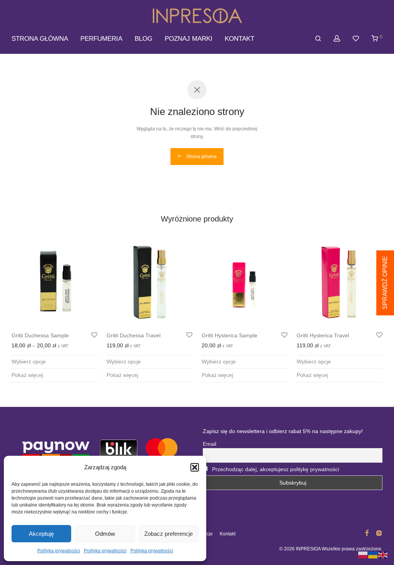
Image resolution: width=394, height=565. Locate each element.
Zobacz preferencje (168, 533)
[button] (195, 467)
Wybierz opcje (29, 361)
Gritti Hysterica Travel (323, 335)
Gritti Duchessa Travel (133, 335)
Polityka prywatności (58, 550)
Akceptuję (41, 533)
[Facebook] (367, 532)
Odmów (105, 533)
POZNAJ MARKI (188, 38)
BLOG (143, 38)
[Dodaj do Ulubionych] (94, 335)
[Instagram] (379, 532)
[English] (383, 554)
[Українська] (373, 554)
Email (209, 444)
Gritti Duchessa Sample (40, 335)
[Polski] (363, 554)
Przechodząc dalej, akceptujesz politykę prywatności (275, 469)
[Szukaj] (318, 38)
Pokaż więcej (27, 375)
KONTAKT (239, 38)
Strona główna (201, 156)
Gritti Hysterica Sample (229, 335)
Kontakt (227, 534)
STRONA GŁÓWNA (40, 38)
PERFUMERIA (101, 38)
